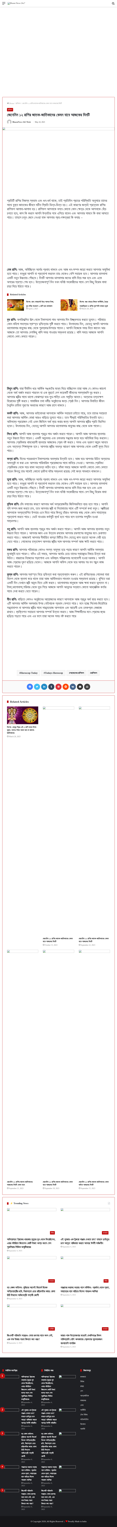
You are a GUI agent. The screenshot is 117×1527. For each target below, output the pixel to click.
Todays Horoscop (54, 673)
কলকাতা (83, 1377)
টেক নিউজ (83, 1415)
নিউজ (82, 1381)
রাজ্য (82, 1386)
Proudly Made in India (77, 1521)
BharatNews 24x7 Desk (21, 122)
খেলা (81, 1405)
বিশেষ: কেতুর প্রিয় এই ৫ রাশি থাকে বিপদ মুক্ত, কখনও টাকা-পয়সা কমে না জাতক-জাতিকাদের (21, 730)
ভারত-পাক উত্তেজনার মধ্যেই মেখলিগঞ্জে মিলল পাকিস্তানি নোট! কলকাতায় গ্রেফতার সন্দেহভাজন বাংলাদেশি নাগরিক (81, 1339)
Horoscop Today (29, 673)
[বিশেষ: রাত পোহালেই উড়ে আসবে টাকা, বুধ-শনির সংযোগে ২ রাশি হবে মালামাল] (15, 305)
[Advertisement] (58, 29)
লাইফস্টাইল (84, 1419)
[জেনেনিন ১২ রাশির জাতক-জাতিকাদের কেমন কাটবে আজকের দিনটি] (94, 1064)
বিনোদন (82, 1424)
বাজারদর (83, 1400)
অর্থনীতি (83, 1410)
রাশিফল (18, 103)
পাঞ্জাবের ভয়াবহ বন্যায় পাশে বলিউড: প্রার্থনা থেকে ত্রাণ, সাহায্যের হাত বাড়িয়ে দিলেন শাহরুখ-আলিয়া (29, 1473)
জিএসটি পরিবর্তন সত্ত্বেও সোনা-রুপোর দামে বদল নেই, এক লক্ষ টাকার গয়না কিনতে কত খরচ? (28, 1497)
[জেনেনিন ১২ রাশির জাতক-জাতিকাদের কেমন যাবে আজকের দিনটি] (58, 821)
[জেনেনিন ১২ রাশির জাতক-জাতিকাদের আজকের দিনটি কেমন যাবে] (22, 1064)
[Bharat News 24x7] (16, 3)
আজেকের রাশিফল (77, 673)
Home (11, 103)
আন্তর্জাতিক (84, 1395)
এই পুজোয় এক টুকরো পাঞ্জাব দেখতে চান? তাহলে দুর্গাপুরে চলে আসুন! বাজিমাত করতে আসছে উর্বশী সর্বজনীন (29, 1416)
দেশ (81, 1391)
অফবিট (82, 1429)
